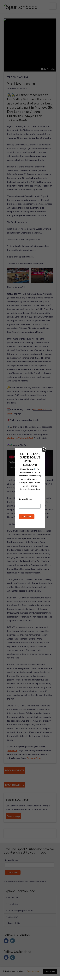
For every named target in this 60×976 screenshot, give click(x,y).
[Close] (43, 449)
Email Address (26, 499)
